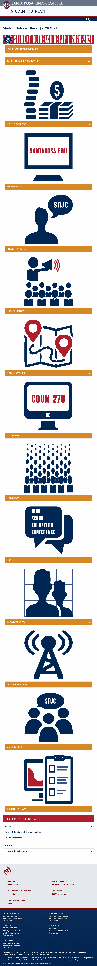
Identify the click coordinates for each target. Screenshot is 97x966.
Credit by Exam (16, 809)
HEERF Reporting (58, 894)
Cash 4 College (16, 124)
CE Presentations (13, 837)
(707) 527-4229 (54, 933)
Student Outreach (28, 11)
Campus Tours (16, 373)
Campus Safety (12, 881)
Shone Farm (8, 940)
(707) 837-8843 (8, 935)
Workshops (14, 186)
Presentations (16, 248)
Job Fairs (9, 845)
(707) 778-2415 (54, 920)
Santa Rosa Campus (11, 913)
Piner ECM (13, 497)
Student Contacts (23, 61)
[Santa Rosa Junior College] (33, 3)
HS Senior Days (16, 311)
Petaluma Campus (56, 913)
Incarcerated (16, 622)
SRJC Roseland (55, 925)
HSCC (10, 560)
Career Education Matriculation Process (25, 832)
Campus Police (11, 884)
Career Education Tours (17, 851)
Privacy (8, 903)
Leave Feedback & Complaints (18, 891)
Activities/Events (23, 49)
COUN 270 (13, 435)
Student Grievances (13, 894)
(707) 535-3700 (8, 947)
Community (14, 746)
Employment (56, 891)
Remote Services (17, 684)
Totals (8, 826)
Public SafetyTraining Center (10, 927)
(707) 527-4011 (8, 920)
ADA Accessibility (59, 881)
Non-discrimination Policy (62, 884)
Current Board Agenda (15, 900)
